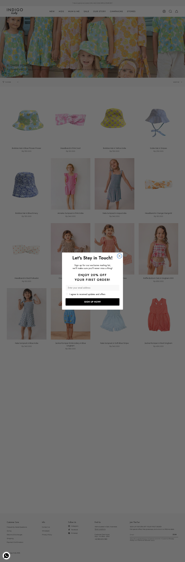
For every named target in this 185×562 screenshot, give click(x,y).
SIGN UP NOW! (92, 301)
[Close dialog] (119, 256)
